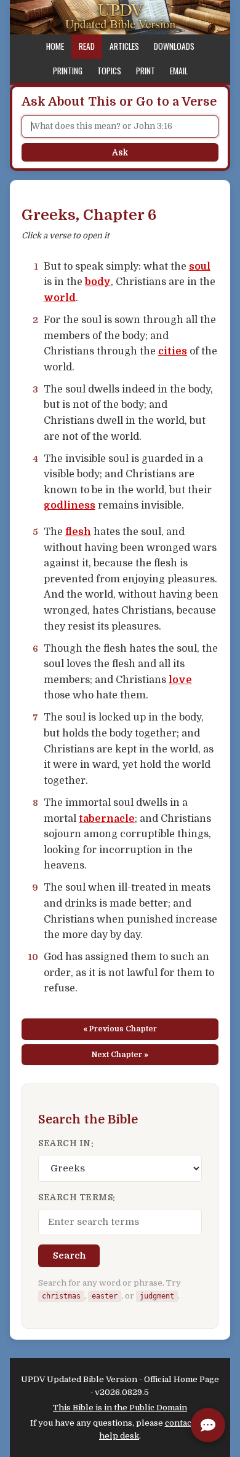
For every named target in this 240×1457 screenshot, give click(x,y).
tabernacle (107, 818)
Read (87, 46)
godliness (69, 505)
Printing (67, 70)
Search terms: (77, 1197)
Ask (120, 152)
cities (172, 351)
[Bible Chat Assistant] (208, 1425)
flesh (78, 531)
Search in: (66, 1143)
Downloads (174, 46)
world (60, 297)
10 (33, 957)
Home (55, 46)
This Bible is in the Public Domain (120, 1407)
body (98, 281)
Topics (109, 70)
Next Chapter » (120, 1054)
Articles (124, 46)
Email (179, 70)
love (180, 680)
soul (199, 266)
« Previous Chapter (120, 1029)
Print (145, 70)
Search (69, 1255)
